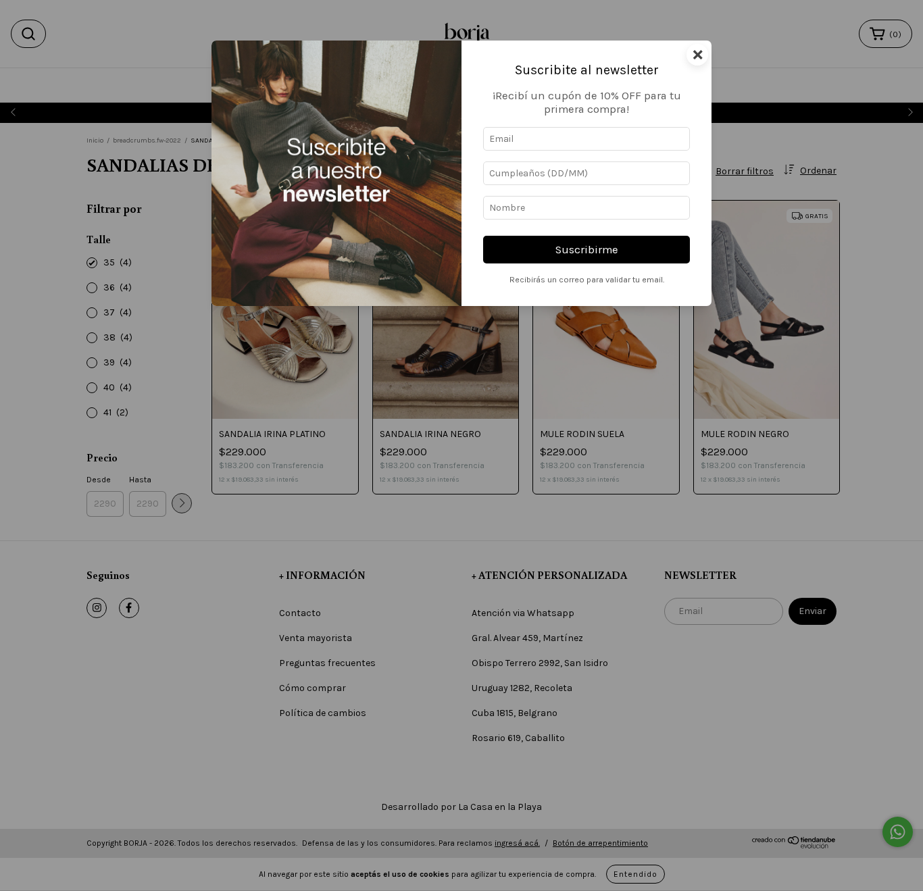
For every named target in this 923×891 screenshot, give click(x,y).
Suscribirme (586, 249)
